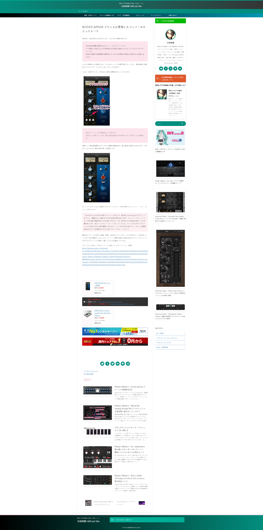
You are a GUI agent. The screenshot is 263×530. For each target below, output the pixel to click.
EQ (85, 374)
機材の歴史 (90, 374)
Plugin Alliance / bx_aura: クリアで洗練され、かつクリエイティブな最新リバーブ (169, 182)
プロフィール (140, 15)
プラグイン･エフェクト (91, 371)
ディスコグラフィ (156, 15)
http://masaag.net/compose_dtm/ (110, 302)
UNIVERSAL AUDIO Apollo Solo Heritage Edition (102, 312)
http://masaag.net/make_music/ (122, 304)
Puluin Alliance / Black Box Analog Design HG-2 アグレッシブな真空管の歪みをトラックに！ (130, 408)
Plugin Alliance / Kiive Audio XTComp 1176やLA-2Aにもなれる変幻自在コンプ (130, 478)
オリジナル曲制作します (107, 15)
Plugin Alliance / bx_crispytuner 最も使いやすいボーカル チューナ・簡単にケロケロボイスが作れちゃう (130, 449)
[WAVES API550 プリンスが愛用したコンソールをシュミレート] (118, 364)
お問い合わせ (173, 15)
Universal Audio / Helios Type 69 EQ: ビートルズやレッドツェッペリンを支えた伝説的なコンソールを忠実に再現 (170, 293)
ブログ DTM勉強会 (123, 15)
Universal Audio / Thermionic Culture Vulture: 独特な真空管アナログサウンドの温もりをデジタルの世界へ (170, 316)
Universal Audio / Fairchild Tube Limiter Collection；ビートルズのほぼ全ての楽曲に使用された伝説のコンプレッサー (170, 218)
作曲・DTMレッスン (90, 15)
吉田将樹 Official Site (131, 6)
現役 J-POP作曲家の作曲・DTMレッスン (88, 518)
